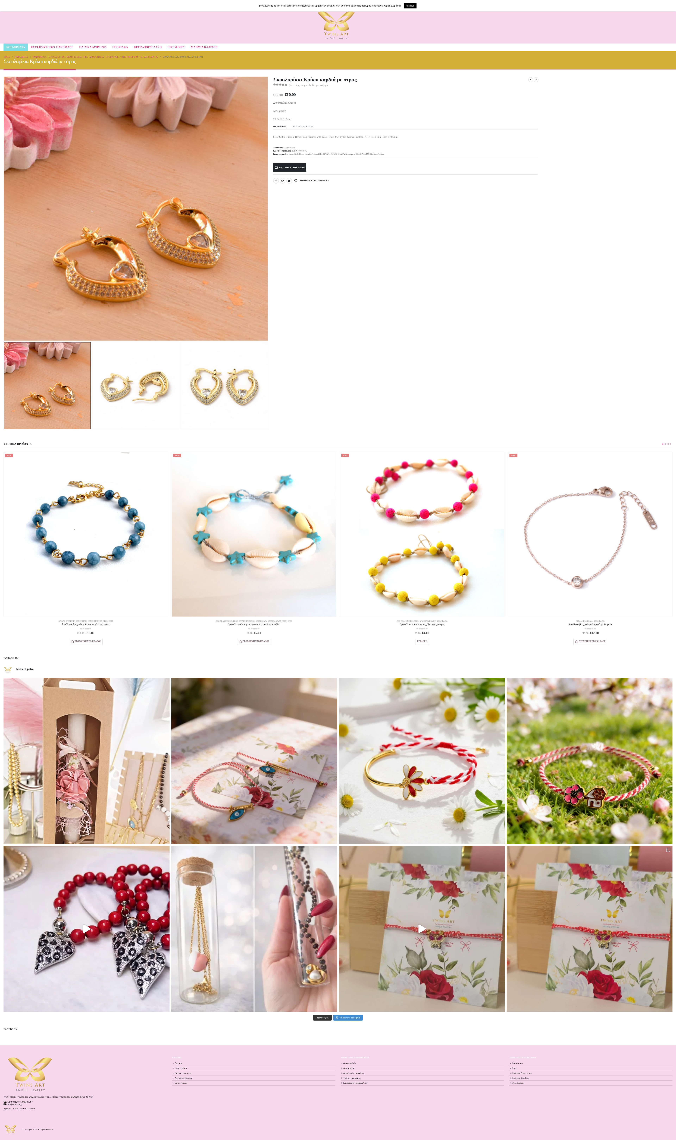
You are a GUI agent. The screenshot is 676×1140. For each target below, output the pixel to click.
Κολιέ (233, 621)
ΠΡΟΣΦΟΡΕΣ (176, 47)
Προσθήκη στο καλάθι (292, 167)
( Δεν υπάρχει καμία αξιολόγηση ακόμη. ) (308, 85)
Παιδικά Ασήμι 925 (93, 47)
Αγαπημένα (348, 1068)
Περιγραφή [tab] (279, 126)
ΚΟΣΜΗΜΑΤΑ (15, 47)
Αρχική (178, 1063)
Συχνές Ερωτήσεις (183, 1073)
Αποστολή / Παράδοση (354, 1073)
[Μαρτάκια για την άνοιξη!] (590, 929)
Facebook (276, 181)
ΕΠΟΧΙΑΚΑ (120, 47)
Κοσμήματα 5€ (276, 621)
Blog (514, 1068)
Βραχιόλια (83, 621)
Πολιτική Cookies (520, 1078)
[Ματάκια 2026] (422, 929)
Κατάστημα (517, 1063)
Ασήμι (397, 621)
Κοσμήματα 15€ (420, 621)
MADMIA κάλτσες (204, 47)
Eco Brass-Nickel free (294, 154)
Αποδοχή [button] (410, 5)
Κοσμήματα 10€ (352, 154)
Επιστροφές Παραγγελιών (355, 1083)
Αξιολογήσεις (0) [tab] (303, 126)
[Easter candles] (87, 761)
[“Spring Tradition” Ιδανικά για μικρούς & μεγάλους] (590, 761)
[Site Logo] (336, 25)
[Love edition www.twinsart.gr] (87, 929)
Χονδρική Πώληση (183, 1078)
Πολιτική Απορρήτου (521, 1073)
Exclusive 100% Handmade (52, 47)
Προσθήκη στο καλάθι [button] (87, 641)
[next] (536, 79)
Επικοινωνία (181, 1083)
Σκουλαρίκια (379, 154)
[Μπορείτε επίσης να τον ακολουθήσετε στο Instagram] (254, 761)
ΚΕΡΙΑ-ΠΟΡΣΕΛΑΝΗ (148, 47)
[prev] (530, 79)
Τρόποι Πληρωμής (352, 1078)
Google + (282, 181)
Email (289, 181)
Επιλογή (254, 641)
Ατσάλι (75, 621)
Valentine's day (311, 154)
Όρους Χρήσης (392, 5)
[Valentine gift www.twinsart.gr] (254, 929)
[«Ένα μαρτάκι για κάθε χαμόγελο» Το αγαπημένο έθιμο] (422, 761)
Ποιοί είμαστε (181, 1068)
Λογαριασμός (349, 1063)
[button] (4, 208)
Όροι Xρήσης (518, 1083)
